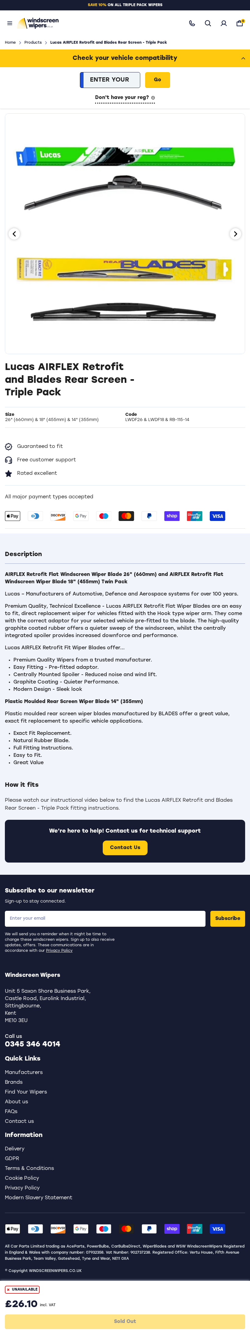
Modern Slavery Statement (38, 1198)
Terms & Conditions (29, 1168)
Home (10, 43)
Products (33, 43)
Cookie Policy (22, 1178)
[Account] (223, 23)
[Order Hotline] (192, 23)
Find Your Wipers (26, 1092)
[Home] (97, 23)
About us (16, 1102)
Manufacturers (24, 1072)
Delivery (14, 1149)
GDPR (12, 1158)
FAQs (11, 1111)
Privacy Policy (59, 951)
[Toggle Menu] (10, 23)
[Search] (207, 23)
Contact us (19, 1121)
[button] (125, 554)
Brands (14, 1082)
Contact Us (125, 847)
